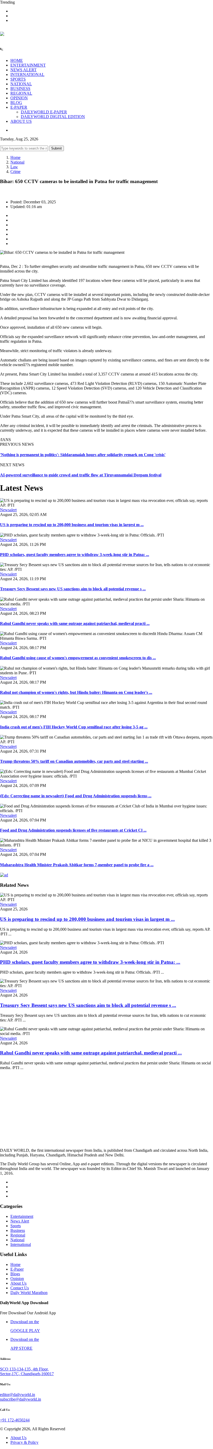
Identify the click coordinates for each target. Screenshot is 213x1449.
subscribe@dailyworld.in (20, 1399)
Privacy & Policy (24, 1442)
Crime (15, 171)
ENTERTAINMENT (28, 65)
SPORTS (18, 79)
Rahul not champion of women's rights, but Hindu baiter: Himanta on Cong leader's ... (76, 692)
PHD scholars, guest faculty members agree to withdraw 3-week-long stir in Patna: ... (74, 554)
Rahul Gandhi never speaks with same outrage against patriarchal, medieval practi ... (75, 623)
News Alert (19, 1221)
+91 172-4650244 (15, 1420)
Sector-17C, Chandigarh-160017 (27, 1374)
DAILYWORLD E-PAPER (44, 112)
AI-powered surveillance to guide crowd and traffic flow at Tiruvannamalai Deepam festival (80, 475)
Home (15, 157)
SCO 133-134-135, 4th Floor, (24, 1369)
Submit (56, 148)
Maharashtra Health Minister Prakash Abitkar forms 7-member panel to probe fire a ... (77, 865)
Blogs (15, 1274)
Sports (15, 1226)
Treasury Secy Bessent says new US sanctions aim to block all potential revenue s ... (73, 589)
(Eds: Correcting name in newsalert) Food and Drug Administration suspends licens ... (75, 796)
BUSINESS (20, 88)
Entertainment (21, 1216)
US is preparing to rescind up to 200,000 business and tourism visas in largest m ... (72, 524)
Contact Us (19, 1288)
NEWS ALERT (23, 70)
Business (17, 1230)
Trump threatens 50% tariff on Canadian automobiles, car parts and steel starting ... (74, 761)
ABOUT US (21, 121)
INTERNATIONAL (27, 74)
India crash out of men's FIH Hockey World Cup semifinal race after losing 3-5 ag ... (74, 727)
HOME (16, 60)
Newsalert (8, 510)
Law (14, 167)
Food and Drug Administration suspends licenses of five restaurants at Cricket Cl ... (73, 830)
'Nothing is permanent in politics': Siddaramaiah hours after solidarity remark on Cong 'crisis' (82, 454)
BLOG (16, 102)
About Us (18, 1283)
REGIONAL (21, 93)
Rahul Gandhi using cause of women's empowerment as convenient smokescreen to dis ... (78, 658)
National (17, 162)
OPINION (19, 98)
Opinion (17, 1278)
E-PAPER (18, 107)
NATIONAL (21, 84)
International (20, 1244)
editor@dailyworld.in (17, 1394)
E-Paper (17, 1269)
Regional (17, 1235)
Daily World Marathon (29, 1292)
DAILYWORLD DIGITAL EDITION (53, 116)
